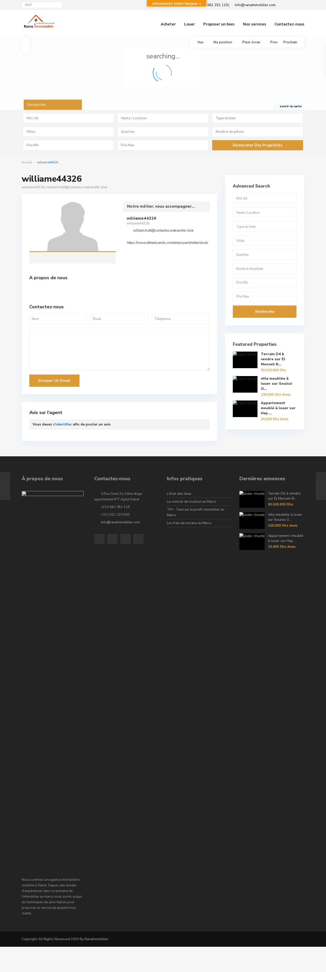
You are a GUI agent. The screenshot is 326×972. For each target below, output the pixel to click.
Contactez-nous (289, 24)
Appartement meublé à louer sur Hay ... (278, 408)
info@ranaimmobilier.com (120, 522)
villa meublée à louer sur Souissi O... (276, 383)
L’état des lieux (179, 493)
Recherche (264, 311)
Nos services (254, 24)
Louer (189, 24)
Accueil (27, 162)
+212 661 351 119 (115, 507)
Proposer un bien (219, 24)
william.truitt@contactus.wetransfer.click (77, 187)
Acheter (168, 24)
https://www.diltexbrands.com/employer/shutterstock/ (167, 243)
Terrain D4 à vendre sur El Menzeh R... (273, 359)
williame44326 (72, 227)
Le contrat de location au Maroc (191, 501)
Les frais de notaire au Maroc (189, 523)
